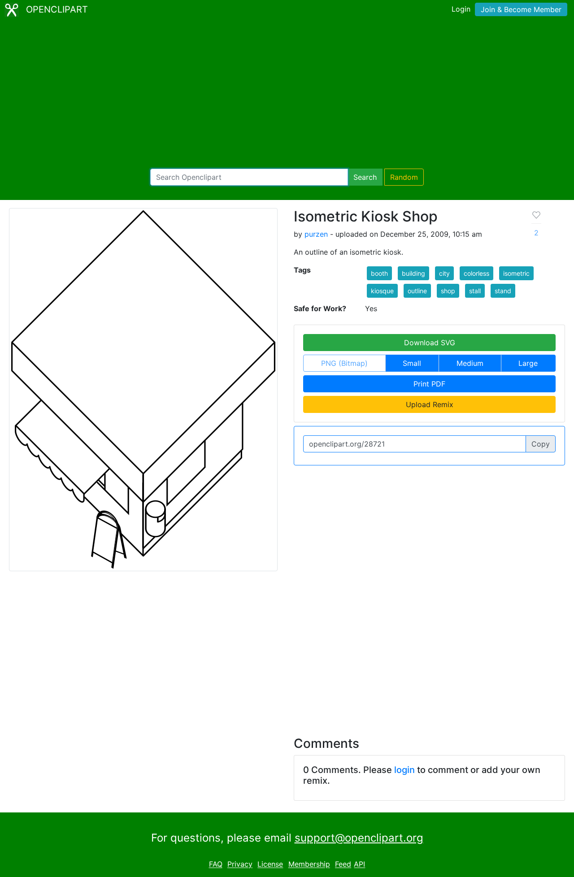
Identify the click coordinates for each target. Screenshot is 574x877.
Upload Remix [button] (429, 404)
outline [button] (417, 291)
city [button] (444, 273)
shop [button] (448, 291)
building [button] (413, 273)
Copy (540, 443)
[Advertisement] (287, 94)
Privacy (239, 864)
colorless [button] (476, 273)
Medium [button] (470, 363)
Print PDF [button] (429, 383)
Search (365, 177)
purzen (316, 234)
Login (461, 8)
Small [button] (412, 363)
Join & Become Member (521, 9)
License (270, 864)
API (359, 864)
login (404, 769)
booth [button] (379, 273)
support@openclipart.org (359, 837)
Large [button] (528, 363)
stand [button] (503, 291)
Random (404, 177)
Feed (343, 864)
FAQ (215, 864)
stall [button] (475, 291)
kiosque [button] (382, 291)
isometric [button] (516, 273)
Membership (309, 864)
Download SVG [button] (429, 342)
